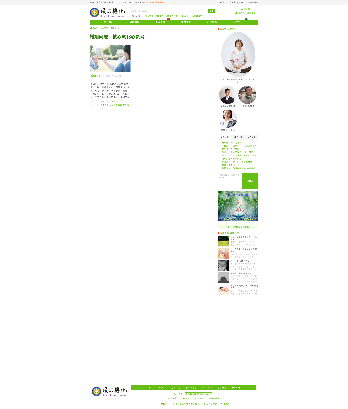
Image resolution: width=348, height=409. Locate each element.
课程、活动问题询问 (249, 2)
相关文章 (238, 137)
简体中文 (147, 2)
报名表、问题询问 (247, 13)
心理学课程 (191, 387)
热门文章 (252, 137)
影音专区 (186, 22)
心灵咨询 (159, 15)
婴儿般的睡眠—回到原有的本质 (237, 162)
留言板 (233, 2)
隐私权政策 (214, 398)
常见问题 (105, 101)
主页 (224, 2)
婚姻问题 (115, 28)
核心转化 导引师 (228, 28)
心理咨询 (113, 101)
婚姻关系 (96, 75)
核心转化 (149, 15)
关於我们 (109, 22)
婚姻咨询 (122, 105)
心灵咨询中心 (171, 15)
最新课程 (134, 22)
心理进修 (183, 15)
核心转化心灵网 (107, 12)
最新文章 (225, 137)
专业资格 (160, 22)
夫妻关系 (105, 105)
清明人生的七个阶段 (232, 158)
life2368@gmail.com (200, 394)
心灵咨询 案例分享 (229, 233)
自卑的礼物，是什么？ (233, 142)
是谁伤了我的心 (229, 165)
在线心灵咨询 (196, 15)
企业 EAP (207, 387)
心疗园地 (238, 22)
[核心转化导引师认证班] (238, 220)
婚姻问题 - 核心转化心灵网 (117, 36)
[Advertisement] (153, 137)
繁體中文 (159, 2)
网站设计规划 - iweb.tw (216, 403)
